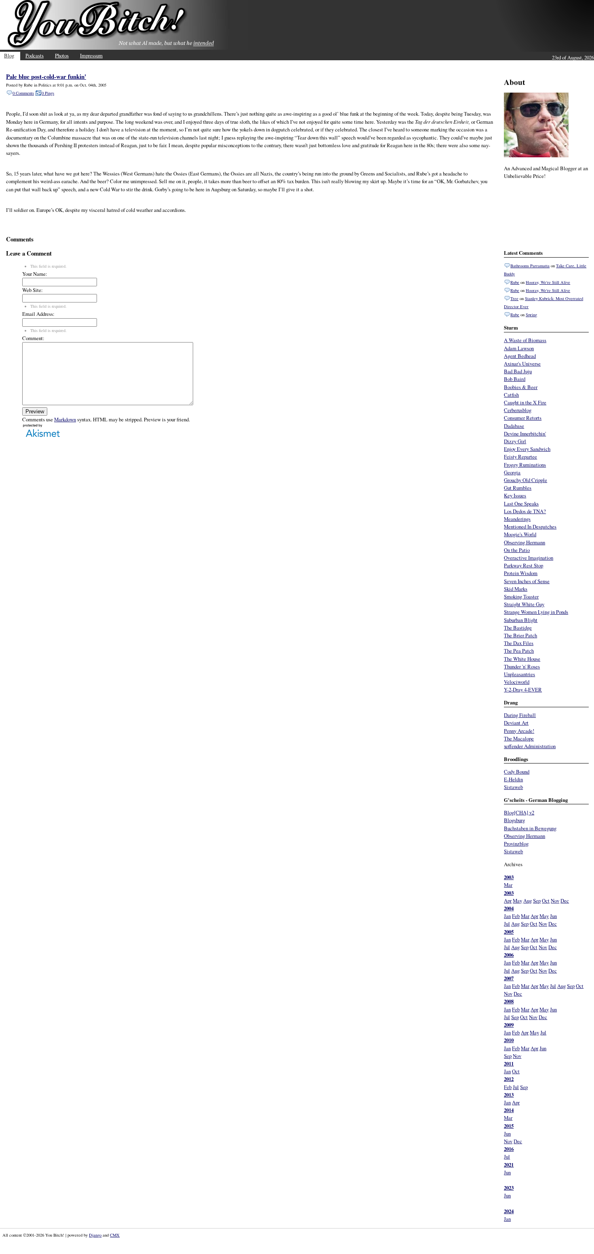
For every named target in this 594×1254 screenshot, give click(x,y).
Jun (553, 916)
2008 (509, 1001)
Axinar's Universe (522, 363)
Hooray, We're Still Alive (548, 282)
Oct (546, 900)
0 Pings (48, 93)
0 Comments (23, 93)
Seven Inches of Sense (527, 581)
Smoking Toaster (521, 596)
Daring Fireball (520, 715)
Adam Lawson (519, 348)
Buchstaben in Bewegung (530, 828)
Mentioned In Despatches (530, 526)
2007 (509, 978)
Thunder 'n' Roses (522, 666)
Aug (527, 900)
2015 (509, 1125)
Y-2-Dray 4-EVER (523, 689)
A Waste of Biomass (525, 340)
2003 (509, 877)
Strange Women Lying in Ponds (536, 611)
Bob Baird (514, 379)
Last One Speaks (521, 503)
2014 (509, 1110)
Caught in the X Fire (525, 402)
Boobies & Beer (520, 387)
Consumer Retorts (522, 417)
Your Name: (34, 273)
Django (95, 1235)
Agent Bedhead (520, 355)
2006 (509, 954)
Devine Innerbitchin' (525, 433)
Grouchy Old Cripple (525, 480)
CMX (115, 1235)
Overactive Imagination (528, 557)
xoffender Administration (530, 746)
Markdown (65, 419)
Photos (62, 55)
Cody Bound (516, 771)
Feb (516, 916)
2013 (509, 1094)
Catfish (511, 394)
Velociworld (516, 681)
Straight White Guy (524, 604)
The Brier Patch (520, 635)
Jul (507, 923)
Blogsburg (514, 820)
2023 (509, 1187)
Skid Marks (515, 588)
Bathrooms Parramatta (530, 266)
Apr (508, 900)
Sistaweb (513, 787)
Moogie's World (520, 534)
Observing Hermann (524, 542)
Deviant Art (516, 722)
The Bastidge (518, 627)
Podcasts (34, 55)
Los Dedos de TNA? (525, 511)
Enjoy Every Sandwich (527, 449)
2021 (509, 1164)
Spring (531, 314)
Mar (508, 884)
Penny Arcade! (519, 730)
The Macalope (519, 738)
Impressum (91, 55)
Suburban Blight (520, 620)
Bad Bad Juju (518, 371)
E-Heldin (513, 779)
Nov (555, 900)
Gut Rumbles (517, 487)
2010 (509, 1040)
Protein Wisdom (520, 573)
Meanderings (517, 518)
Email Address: (38, 313)
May (517, 900)
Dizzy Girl (515, 441)
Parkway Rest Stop (523, 565)
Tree (514, 298)
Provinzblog (516, 843)
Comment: (33, 338)
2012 (509, 1079)
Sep (537, 900)
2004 (509, 908)
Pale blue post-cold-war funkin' (46, 76)
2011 (509, 1063)
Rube (514, 282)
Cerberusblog (517, 410)
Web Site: (32, 290)
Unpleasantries (519, 674)
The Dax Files (518, 643)
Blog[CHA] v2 (519, 812)
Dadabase (514, 425)
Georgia (512, 472)
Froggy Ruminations (525, 464)
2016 (509, 1148)
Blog (9, 55)
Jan (507, 916)
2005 (509, 931)
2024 (509, 1211)
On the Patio (517, 550)
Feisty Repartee (520, 456)
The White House (522, 658)
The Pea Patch (519, 650)
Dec (564, 900)
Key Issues (515, 495)
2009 (509, 1024)
